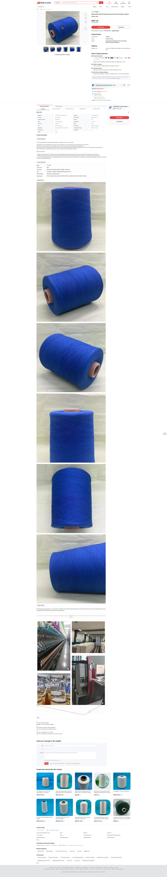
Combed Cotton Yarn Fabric (102, 857)
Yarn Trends (77, 860)
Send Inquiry (101, 27)
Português (62, 869)
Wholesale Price (85, 867)
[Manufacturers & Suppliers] (44, 2)
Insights (116, 867)
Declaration (97, 871)
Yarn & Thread (39, 835)
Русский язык (71, 869)
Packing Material (87, 837)
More (38, 863)
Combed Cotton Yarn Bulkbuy (88, 860)
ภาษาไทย (104, 869)
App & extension (114, 6)
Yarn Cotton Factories (65, 857)
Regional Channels (99, 867)
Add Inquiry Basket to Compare (63, 54)
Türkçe (109, 869)
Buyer (100, 6)
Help (107, 6)
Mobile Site (112, 867)
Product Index (106, 867)
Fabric (61, 835)
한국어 (94, 869)
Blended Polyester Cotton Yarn (44, 860)
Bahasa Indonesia (120, 869)
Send (46, 763)
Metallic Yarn (86, 851)
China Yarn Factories (42, 857)
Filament (85, 832)
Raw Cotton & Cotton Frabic (61, 851)
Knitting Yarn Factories (53, 857)
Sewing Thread (41, 851)
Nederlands (86, 869)
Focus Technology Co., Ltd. (75, 871)
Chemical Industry (110, 837)
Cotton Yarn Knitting (90, 857)
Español (57, 869)
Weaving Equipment (41, 837)
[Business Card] (128, 112)
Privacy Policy (102, 871)
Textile (41, 9)
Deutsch (81, 869)
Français (66, 869)
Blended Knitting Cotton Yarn (58, 860)
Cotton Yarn (49, 9)
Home (38, 9)
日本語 (98, 869)
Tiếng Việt (113, 869)
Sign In (93, 100)
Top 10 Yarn (69, 860)
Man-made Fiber (49, 851)
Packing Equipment (64, 837)
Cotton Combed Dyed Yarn (116, 857)
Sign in (129, 3)
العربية (90, 869)
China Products (58, 867)
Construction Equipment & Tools (43, 832)
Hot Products (51, 867)
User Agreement (91, 871)
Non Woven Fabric (87, 835)
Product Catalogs (55, 830)
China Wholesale (78, 867)
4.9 (114, 108)
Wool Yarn (79, 851)
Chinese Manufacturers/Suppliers (68, 867)
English (53, 869)
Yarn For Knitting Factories (77, 857)
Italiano (77, 869)
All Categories (41, 6)
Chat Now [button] (122, 27)
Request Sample (115, 30)
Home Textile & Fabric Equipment (113, 835)
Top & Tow (109, 832)
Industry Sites (92, 867)
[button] (103, 109)
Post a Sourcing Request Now (73, 763)
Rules (130, 6)
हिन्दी (101, 869)
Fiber (61, 832)
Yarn (44, 9)
